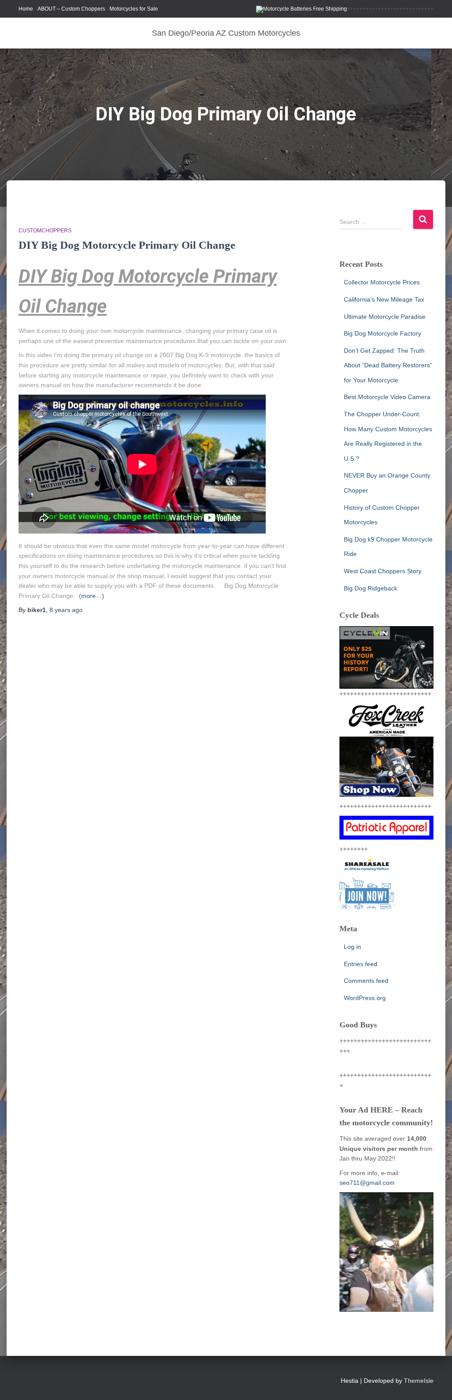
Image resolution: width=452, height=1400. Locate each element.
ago (66, 609)
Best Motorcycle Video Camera (387, 396)
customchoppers (45, 231)
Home (26, 9)
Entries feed (360, 963)
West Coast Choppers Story (383, 571)
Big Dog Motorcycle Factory (382, 333)
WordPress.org (365, 997)
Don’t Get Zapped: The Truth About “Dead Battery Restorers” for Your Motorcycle (388, 365)
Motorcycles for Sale (133, 9)
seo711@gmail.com (367, 1182)
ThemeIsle (418, 1380)
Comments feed (366, 980)
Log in (352, 946)
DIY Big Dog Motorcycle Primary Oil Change (127, 245)
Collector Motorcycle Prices (382, 282)
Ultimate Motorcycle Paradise (385, 316)
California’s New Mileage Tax (384, 299)
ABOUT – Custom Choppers (71, 9)
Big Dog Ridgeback (370, 588)
